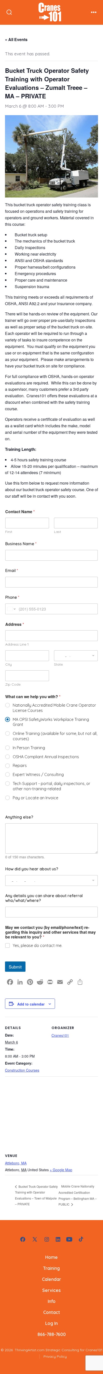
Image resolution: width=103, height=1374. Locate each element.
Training (51, 1268)
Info (52, 1301)
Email (11, 570)
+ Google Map (61, 1169)
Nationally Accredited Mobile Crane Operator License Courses (54, 708)
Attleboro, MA (15, 1162)
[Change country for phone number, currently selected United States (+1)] (11, 609)
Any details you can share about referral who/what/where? (44, 898)
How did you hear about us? (31, 869)
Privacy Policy (55, 1356)
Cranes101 (60, 1035)
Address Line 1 (17, 644)
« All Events (16, 39)
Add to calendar (30, 1004)
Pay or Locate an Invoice (35, 797)
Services (51, 1290)
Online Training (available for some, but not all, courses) (55, 736)
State (58, 664)
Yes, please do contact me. (37, 945)
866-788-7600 (52, 1334)
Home (51, 1257)
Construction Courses (22, 1070)
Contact (51, 1312)
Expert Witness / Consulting (38, 774)
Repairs (20, 765)
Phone (12, 597)
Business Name (20, 543)
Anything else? (19, 817)
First (8, 532)
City (8, 664)
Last (57, 532)
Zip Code (12, 684)
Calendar (51, 1279)
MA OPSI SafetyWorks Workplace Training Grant (51, 722)
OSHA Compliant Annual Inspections (46, 756)
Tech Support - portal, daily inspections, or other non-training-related (51, 786)
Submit (15, 966)
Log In (51, 1323)
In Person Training (29, 747)
